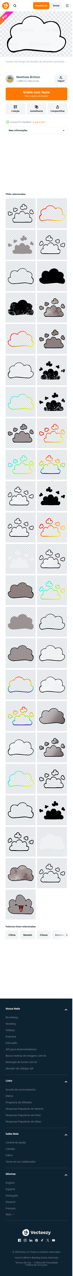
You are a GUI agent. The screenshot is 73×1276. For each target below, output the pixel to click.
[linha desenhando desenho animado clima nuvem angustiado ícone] (21, 400)
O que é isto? (39, 122)
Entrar (56, 5)
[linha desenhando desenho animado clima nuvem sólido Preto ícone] (21, 369)
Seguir (61, 80)
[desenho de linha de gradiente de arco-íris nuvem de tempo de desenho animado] (21, 1154)
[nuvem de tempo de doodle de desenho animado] (21, 274)
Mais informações (18, 128)
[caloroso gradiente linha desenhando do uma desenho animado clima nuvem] (21, 243)
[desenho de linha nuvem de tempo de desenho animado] (21, 212)
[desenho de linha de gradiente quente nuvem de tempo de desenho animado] (21, 871)
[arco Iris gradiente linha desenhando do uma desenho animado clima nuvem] (21, 746)
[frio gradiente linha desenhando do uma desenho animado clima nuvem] (21, 589)
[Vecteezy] (5, 5)
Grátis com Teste (36, 93)
